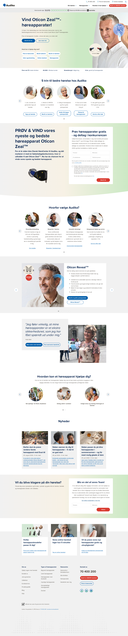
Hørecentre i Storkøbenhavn (64, 571)
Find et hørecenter (28, 54)
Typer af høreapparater (49, 567)
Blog (23, 590)
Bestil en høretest (54, 54)
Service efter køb (98, 114)
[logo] (8, 5)
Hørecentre (64, 567)
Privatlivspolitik (26, 587)
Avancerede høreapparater (74, 246)
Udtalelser (25, 580)
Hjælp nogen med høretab (29, 570)
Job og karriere (26, 577)
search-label (126, 2)
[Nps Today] (60, 10)
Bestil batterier (41, 54)
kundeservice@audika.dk (52, 609)
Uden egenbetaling (29, 58)
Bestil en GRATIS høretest (118, 6)
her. (93, 176)
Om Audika (32, 248)
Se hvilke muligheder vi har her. (91, 500)
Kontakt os (25, 574)
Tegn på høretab (30, 114)
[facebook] (81, 591)
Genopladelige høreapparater (45, 586)
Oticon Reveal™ (75, 302)
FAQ (23, 593)
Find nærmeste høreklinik (51, 345)
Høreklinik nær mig (65, 582)
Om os (24, 567)
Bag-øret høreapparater (47, 570)
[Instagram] (91, 591)
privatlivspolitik (78, 163)
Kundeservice (26, 583)
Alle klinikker (64, 575)
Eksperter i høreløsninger (53, 248)
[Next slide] (108, 101)
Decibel (43, 591)
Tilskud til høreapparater (81, 113)
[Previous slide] (20, 101)
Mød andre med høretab (34, 345)
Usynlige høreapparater (48, 582)
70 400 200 (88, 571)
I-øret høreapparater (47, 574)
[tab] (72, 6)
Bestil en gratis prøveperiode (77, 298)
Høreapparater (54, 58)
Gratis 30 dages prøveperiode (64, 113)
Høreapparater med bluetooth (46, 578)
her (82, 173)
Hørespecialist (64, 579)
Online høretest (42, 58)
